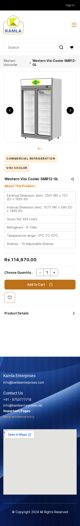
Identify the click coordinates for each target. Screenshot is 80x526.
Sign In (70, 5)
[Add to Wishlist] (9, 297)
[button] (71, 47)
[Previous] (9, 110)
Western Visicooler (10, 63)
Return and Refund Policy (18, 416)
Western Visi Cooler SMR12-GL (54, 63)
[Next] (70, 110)
